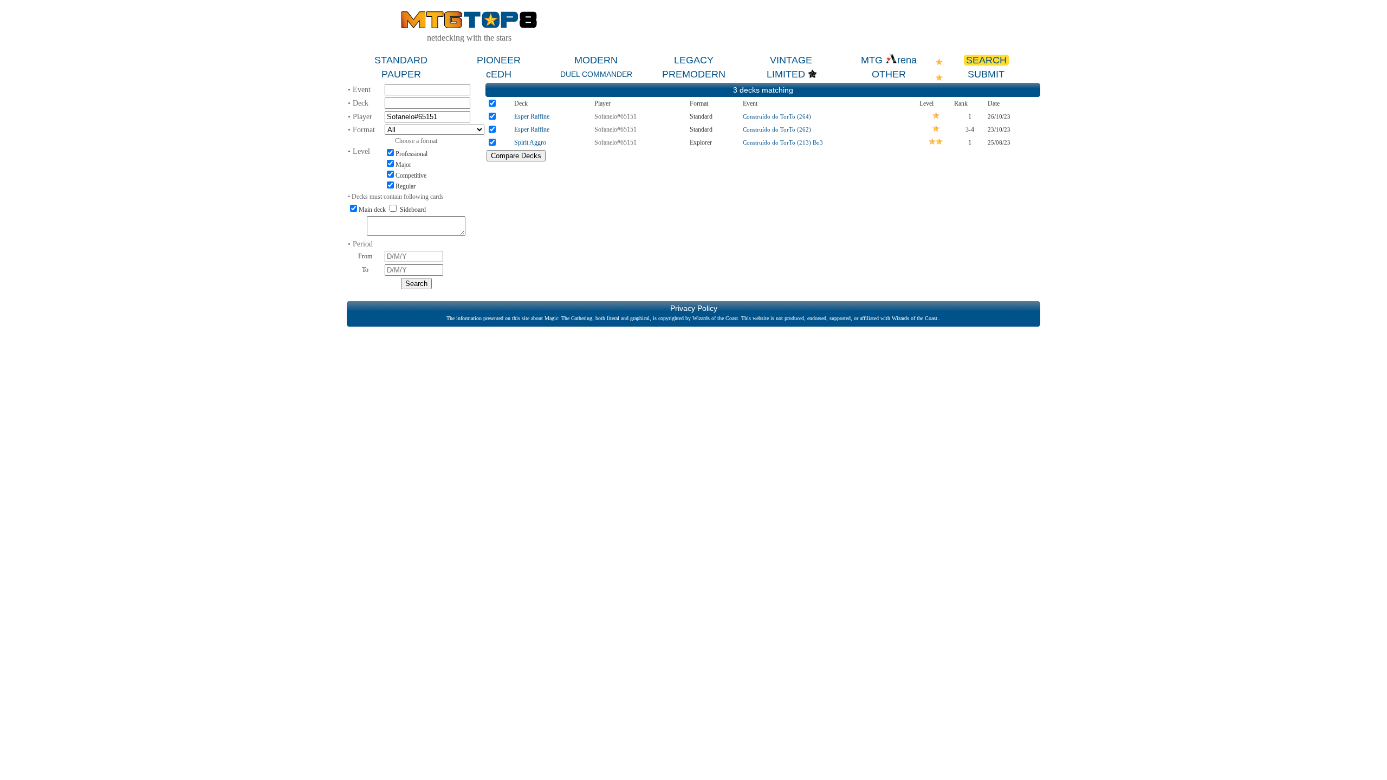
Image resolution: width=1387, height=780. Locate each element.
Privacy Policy (693, 308)
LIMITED (786, 74)
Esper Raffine (531, 116)
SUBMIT (986, 74)
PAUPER (401, 74)
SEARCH (986, 60)
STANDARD (400, 60)
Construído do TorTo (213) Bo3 (783, 142)
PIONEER (499, 60)
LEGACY (694, 60)
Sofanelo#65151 (615, 116)
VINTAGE (791, 60)
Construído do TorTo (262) (777, 129)
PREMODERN (693, 74)
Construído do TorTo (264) (777, 116)
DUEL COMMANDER (596, 74)
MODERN (596, 60)
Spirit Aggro (530, 142)
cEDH (498, 74)
